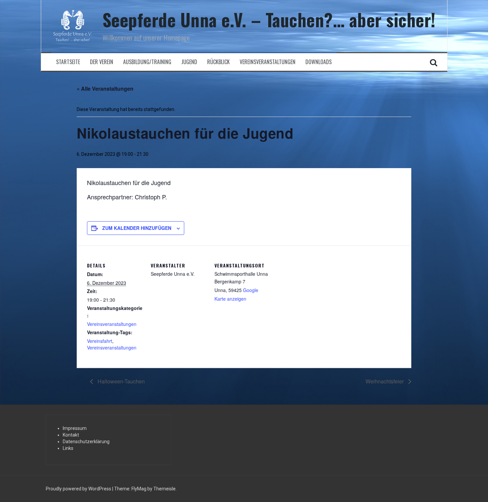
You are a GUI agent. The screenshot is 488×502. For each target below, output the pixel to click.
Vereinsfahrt (99, 341)
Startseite (68, 62)
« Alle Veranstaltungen (105, 88)
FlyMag (138, 488)
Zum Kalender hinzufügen (136, 228)
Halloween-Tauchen (120, 381)
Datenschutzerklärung (86, 441)
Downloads (318, 62)
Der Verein (101, 62)
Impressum (75, 428)
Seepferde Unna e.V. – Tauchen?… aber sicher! (269, 19)
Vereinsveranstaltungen (267, 62)
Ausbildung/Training (147, 62)
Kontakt (71, 435)
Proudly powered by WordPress (79, 488)
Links (68, 448)
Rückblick (218, 62)
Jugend (189, 62)
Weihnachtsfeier (385, 381)
